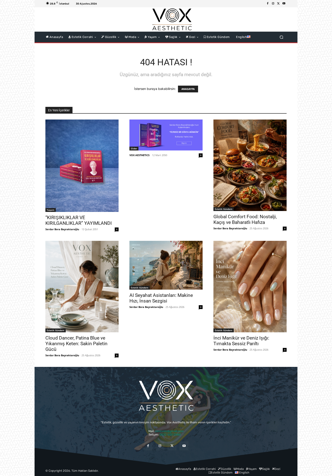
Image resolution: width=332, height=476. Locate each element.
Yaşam (50, 209)
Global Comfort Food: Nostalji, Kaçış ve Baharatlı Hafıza (245, 219)
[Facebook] (267, 3)
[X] (278, 3)
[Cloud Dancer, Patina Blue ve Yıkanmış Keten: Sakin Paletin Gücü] (82, 286)
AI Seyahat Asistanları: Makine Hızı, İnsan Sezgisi (161, 298)
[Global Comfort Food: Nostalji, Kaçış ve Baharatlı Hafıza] (250, 165)
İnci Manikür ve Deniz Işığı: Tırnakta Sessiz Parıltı (241, 340)
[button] (281, 37)
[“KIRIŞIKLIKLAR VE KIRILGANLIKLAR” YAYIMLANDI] (82, 166)
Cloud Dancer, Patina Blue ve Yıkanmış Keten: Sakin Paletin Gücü (76, 343)
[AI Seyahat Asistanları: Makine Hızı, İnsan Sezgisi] (166, 265)
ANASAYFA (188, 89)
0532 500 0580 (171, 434)
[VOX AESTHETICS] (171, 19)
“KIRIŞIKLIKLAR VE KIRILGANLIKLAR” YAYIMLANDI (78, 220)
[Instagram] (273, 3)
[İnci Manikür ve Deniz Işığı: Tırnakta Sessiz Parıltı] (250, 286)
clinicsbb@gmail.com (169, 431)
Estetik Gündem (223, 209)
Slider (134, 148)
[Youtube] (284, 3)
